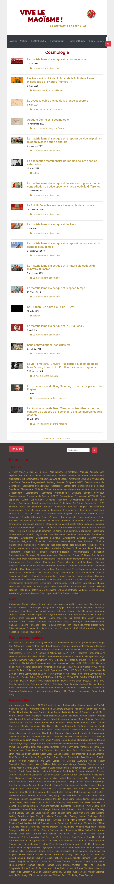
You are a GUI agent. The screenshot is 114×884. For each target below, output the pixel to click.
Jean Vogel (52, 792)
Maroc (32, 621)
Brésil (79, 607)
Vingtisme (22, 593)
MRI (85, 663)
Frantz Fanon (60, 757)
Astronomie (74, 479)
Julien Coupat (97, 799)
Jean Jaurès (39, 792)
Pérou (43, 625)
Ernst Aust (60, 750)
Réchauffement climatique (54, 565)
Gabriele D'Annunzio (77, 760)
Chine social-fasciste (44, 611)
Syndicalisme (89, 583)
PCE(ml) (61, 677)
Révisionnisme (86, 565)
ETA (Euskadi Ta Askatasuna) (47, 653)
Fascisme (82, 653)
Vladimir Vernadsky (52, 872)
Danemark (87, 611)
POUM (64, 680)
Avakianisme (98, 479)
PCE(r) (69, 677)
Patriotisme (14, 551)
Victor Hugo (15, 872)
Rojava (76, 625)
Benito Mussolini (24, 722)
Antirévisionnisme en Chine (73, 475)
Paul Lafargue (63, 837)
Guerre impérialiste (87, 517)
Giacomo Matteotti (85, 771)
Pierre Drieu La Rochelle (61, 840)
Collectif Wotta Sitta (75, 649)
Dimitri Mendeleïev (86, 740)
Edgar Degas (23, 743)
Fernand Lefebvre (95, 754)
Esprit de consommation (36, 510)
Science (36, 315)
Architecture (15, 479)
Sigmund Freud (89, 858)
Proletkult (87, 558)
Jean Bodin (93, 788)
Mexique (41, 621)
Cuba (78, 611)
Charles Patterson (80, 729)
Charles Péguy (97, 729)
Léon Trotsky (97, 809)
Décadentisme (77, 499)
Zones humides (70, 593)
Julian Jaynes (83, 799)
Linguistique (41, 534)
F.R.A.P (73, 653)
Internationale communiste (60, 656)
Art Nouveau (46, 479)
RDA (69, 625)
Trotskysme (37, 590)
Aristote (22, 719)
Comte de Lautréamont (92, 733)
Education (72, 506)
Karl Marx (85, 802)
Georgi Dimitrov (34, 771)
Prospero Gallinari (32, 847)
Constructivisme (17, 496)
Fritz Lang (45, 760)
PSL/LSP (87, 680)
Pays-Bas (34, 625)
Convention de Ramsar (38, 496)
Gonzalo (100, 771)
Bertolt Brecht (41, 722)
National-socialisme (32, 667)
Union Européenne (62, 628)
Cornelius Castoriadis (64, 736)
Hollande (41, 618)
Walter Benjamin (96, 872)
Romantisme (68, 572)
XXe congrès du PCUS (51, 593)
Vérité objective (96, 590)
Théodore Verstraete (94, 861)
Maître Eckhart (54, 816)
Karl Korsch (73, 802)
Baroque (26, 482)
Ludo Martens (97, 813)
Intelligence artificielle (33, 524)
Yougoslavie (36, 632)
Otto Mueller (49, 833)
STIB (31, 687)
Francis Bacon (29, 757)
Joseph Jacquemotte (31, 799)
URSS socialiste (87, 628)
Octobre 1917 (70, 548)
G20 (102, 513)
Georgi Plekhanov (52, 771)
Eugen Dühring (32, 754)
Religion (73, 565)
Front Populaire (29, 656)
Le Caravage (44, 809)
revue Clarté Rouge (75, 569)
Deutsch (13, 503)
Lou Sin (30, 813)
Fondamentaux (57, 41)
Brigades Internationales (83, 646)
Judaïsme (89, 524)
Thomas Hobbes (35, 865)
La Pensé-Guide (66, 527)
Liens (92, 41)
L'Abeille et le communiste (22, 527)
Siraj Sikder (23, 861)
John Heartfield (68, 795)
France (101, 614)
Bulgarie (88, 607)
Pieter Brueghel (72, 844)
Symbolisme (75, 583)
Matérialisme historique (74, 538)
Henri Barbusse (17, 778)
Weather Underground (79, 691)
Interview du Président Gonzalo (60, 524)
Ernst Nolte (98, 750)
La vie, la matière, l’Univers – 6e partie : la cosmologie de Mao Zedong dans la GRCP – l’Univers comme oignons (62, 365)
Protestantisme (16, 562)
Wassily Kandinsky (18, 875)
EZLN (65, 653)
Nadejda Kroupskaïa (86, 826)
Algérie (42, 604)
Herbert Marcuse (67, 778)
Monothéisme (68, 541)
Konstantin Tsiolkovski (72, 806)
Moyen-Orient (55, 621)
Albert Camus (78, 705)
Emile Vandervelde (83, 747)
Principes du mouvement (69, 558)
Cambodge (99, 607)
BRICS (80, 482)
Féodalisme (98, 510)
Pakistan (13, 625)
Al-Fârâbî (42, 705)
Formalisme (80, 513)
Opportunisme (86, 548)
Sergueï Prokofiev (54, 858)
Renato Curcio (46, 851)
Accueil (13, 41)
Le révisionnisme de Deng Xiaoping (50, 398)
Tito (91, 865)
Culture (36, 173)
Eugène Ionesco (62, 754)
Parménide (14, 837)
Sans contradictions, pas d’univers (48, 345)
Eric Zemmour (47, 750)
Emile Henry (67, 747)
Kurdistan (13, 621)
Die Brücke (77, 503)
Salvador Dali (97, 854)
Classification (97, 489)
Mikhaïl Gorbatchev (30, 826)
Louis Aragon (42, 813)
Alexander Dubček (95, 705)
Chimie (48, 489)
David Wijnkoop (52, 740)
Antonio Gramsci (88, 715)
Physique (30, 555)
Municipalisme (85, 541)
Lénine (55, 809)
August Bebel (50, 719)
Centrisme (14, 489)
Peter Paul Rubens (18, 840)
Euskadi (83, 614)
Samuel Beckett (35, 858)
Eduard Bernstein (88, 743)
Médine (28, 823)
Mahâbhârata (98, 534)
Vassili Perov (76, 868)
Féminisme (85, 510)
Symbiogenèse (60, 583)
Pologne (52, 625)
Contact (100, 41)
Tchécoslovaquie (17, 628)
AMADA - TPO (21, 642)
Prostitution (98, 558)
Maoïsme (13, 538)
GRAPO (42, 656)
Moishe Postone (50, 826)
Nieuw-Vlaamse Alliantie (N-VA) (81, 667)
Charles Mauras (61, 729)
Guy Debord (85, 774)
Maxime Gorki (16, 823)
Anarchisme (64, 642)
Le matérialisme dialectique (46, 68)
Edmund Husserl (71, 743)
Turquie (40, 628)
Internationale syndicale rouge (89, 656)
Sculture (26, 576)
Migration (26, 541)
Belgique (60, 607)
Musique (100, 541)
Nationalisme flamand (54, 667)
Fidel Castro (15, 757)
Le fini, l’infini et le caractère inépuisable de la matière (60, 205)
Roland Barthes (26, 854)
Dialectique (65, 503)
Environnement (97, 506)
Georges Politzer (96, 767)
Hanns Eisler (98, 774)
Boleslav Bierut (88, 722)
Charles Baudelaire (27, 729)
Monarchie (40, 541)
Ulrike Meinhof (61, 868)
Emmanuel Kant (16, 750)
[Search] (108, 43)
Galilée (92, 760)
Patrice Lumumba (30, 837)
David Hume (38, 740)
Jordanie (100, 618)
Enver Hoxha (32, 750)
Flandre (38, 513)
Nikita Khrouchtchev (30, 830)
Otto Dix (37, 833)
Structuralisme (16, 583)
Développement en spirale (45, 503)
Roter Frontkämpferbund (76, 684)
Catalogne (14, 611)
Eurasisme (56, 510)
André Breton (54, 712)
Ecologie (48, 506)
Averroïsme (14, 482)
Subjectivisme (31, 583)
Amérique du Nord (68, 604)
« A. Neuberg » (16, 705)
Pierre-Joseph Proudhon (36, 844)
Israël (77, 618)
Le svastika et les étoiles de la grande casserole (57, 100)
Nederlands (43, 545)
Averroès (62, 719)
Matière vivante (96, 538)
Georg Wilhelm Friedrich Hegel (52, 764)
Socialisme (55, 579)
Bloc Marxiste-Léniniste (58, 646)
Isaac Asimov (29, 785)
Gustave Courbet (52, 774)
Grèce (21, 618)
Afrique (25, 604)
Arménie (13, 607)
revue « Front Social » (53, 569)
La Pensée (80, 527)
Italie (83, 618)
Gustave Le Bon (69, 774)
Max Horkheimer (96, 819)
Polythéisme (98, 555)
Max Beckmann (78, 819)
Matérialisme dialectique (47, 538)
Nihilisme (93, 545)
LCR (96, 660)
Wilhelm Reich (60, 875)
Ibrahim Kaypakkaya (94, 781)
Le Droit (22, 531)
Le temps (58, 531)
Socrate (34, 861)
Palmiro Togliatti (96, 833)
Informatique (15, 524)
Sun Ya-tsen (55, 861)
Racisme (100, 562)
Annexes (94, 472)
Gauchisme (14, 517)
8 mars (44, 472)
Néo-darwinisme (78, 545)
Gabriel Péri (59, 760)
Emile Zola (99, 747)
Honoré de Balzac (18, 781)
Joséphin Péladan (52, 799)
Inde (59, 618)
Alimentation (71, 472)
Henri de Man (50, 778)
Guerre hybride (68, 517)
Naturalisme (30, 545)
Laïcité (90, 527)
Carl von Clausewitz (65, 726)
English (83, 506)
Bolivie (70, 607)
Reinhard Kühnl (16, 851)
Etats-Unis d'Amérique (67, 614)
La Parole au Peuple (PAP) (79, 660)
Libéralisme (98, 531)
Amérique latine (86, 604)
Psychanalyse (33, 562)
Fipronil (28, 513)
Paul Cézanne (47, 837)
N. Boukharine (67, 826)
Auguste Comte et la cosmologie (48, 119)
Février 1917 (16, 513)
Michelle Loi (90, 823)
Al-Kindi (52, 705)
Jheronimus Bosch (36, 795)
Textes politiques (76, 41)
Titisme (91, 586)
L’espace (40, 527)
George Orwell (32, 767)
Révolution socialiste (29, 569)
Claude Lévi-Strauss (52, 733)
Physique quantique (47, 555)
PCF (76, 677)
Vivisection (33, 593)
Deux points (25, 503)
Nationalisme (15, 545)
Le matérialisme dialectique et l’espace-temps (56, 288)
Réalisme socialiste (30, 565)
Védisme (83, 590)
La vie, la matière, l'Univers (45, 376)
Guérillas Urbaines (31, 517)
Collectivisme (15, 492)
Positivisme (15, 558)
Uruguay (100, 628)
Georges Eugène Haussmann (54, 767)
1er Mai (34, 472)
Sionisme (99, 576)
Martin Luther (27, 819)
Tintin (84, 865)
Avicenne (72, 719)
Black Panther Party (35, 646)
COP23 (54, 496)
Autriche (23, 607)
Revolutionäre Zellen (19, 684)
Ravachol (100, 847)
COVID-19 (93, 496)
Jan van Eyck (65, 788)
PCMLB (92, 677)
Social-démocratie (18, 687)
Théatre (100, 583)
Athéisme (86, 479)
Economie (60, 506)
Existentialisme (70, 510)
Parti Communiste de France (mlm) (65, 673)
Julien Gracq (15, 802)
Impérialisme (79, 520)
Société (68, 579)
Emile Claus (37, 747)
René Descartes (63, 851)
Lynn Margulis (37, 816)
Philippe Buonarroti (38, 840)
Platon (12, 847)
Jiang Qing (53, 795)
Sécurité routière (67, 576)
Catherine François (87, 726)
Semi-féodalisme (85, 576)
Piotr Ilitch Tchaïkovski (93, 844)
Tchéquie (31, 628)
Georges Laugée (78, 767)
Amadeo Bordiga (38, 712)
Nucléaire (56, 548)
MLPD (21, 663)
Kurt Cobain (93, 806)
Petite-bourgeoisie (59, 551)
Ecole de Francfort (30, 506)
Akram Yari (31, 705)
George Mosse (16, 767)
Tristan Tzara (28, 868)
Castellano (56, 486)
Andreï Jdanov (16, 715)
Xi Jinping (73, 875)
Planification (64, 555)
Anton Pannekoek (70, 715)
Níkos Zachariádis (87, 830)
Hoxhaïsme (53, 520)
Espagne (50, 614)
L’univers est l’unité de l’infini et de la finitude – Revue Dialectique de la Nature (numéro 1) (60, 80)
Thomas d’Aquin (17, 865)
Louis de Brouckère (61, 813)
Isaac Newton (61, 785)
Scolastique (15, 576)
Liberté (29, 534)
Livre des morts (57, 534)
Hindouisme (40, 520)
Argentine (99, 604)
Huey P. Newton (60, 781)
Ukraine (48, 628)
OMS (46, 670)
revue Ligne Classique (49, 572)
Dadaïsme (62, 499)
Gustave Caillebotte (32, 774)
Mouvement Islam (66, 663)
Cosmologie (80, 496)
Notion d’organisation (19, 548)
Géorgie (13, 618)
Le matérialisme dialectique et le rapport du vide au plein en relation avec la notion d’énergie (64, 140)
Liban (23, 621)
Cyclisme (50, 499)
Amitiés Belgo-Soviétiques (43, 642)
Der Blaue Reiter (95, 499)
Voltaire (67, 872)
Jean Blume (79, 788)
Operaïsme (56, 670)
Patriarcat (99, 548)
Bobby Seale (73, 722)
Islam (80, 524)
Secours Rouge (96, 684)
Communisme (62, 492)
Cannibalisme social (94, 482)
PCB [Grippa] (49, 677)
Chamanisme (27, 489)
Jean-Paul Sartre (89, 792)
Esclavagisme (16, 510)
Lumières (71, 534)
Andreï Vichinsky (33, 715)
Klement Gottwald (50, 806)
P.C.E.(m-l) (76, 670)
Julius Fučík (45, 802)
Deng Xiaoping (69, 740)
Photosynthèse (16, 555)
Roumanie (85, 625)
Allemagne (52, 604)
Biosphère (71, 482)
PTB (96, 680)
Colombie (61, 611)
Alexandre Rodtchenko (86, 708)
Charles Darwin (44, 729)
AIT (10, 642)
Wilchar (32, 875)
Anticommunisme (32, 475)
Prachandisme (48, 558)
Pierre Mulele (80, 840)
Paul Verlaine (78, 837)
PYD (102, 680)
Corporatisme (66, 496)
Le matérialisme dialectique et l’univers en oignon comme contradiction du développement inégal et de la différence (63, 185)
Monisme (53, 541)
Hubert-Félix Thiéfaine (40, 781)
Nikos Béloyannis (68, 830)
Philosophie (98, 551)
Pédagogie (29, 551)
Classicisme (83, 489)
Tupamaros (70, 687)
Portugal (61, 625)
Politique (85, 555)
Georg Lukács (27, 764)
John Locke (84, 795)
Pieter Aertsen (56, 844)
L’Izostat (59, 660)
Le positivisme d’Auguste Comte (48, 128)
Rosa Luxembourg (63, 854)
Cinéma (72, 489)
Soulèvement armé (85, 579)
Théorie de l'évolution (20, 586)
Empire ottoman (27, 614)
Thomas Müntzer (71, 865)
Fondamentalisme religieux (58, 513)
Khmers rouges (27, 660)
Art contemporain (30, 479)
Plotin (19, 847)
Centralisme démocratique (91, 486)
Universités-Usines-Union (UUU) (50, 691)
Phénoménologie (81, 551)
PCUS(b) (24, 680)
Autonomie (19, 646)
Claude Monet (72, 733)
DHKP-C (28, 653)
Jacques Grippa (96, 785)
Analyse (23, 41)
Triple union (24, 590)
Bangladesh (48, 607)
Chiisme (39, 489)
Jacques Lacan (16, 788)
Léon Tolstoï (83, 809)
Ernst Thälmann (16, 754)
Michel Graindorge (59, 823)
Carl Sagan (47, 726)
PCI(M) (83, 677)
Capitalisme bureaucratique (36, 486)
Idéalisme (65, 520)
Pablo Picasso (78, 833)
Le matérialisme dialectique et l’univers (51, 224)
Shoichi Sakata (72, 858)
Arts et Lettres (60, 479)
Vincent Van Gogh (32, 872)
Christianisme (60, 489)
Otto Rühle (63, 833)
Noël (102, 545)
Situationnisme (16, 579)
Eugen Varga (46, 754)
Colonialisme (32, 492)
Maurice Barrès (44, 819)
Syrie (101, 625)
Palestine (23, 625)
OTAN (66, 670)
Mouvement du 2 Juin (45, 663)
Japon (91, 618)
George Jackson (96, 764)
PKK (40, 680)
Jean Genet (25, 792)
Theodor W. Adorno (72, 861)
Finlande (92, 614)
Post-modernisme (31, 558)
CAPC (21, 649)
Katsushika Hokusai (28, 806)
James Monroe (48, 788)
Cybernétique (37, 499)
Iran (70, 618)
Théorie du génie (40, 586)
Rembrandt (31, 851)
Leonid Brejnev (16, 813)
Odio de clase (34, 670)
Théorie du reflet (59, 586)
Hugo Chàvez (76, 781)
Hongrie (51, 618)
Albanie (34, 604)
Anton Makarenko (51, 715)
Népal (67, 621)
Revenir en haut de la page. (57, 438)
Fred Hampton (88, 757)
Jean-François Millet (69, 792)
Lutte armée (84, 534)
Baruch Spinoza (86, 719)
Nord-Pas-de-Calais (94, 621)
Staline (43, 861)
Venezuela (14, 632)
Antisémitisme (97, 475)
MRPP (91, 663)
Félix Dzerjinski (78, 754)
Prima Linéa (75, 680)
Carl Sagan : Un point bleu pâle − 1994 (50, 307)
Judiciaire (99, 524)
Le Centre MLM (38, 41)
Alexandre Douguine (63, 708)
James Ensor (32, 788)
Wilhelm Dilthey (44, 875)
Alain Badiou (63, 705)
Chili (23, 611)
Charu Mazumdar (17, 733)
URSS (75, 628)
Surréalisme (45, 583)
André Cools (68, 712)
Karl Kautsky (58, 802)
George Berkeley (77, 764)
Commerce (47, 492)
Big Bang (50, 482)
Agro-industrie (57, 472)
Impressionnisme (95, 520)
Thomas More (53, 865)
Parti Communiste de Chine (32, 673)
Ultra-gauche (50, 590)
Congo (71, 611)
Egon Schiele (23, 747)
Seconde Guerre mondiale (44, 576)
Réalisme (13, 565)
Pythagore (48, 847)
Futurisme (93, 513)
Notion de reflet (41, 548)
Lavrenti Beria (29, 809)
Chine (29, 611)
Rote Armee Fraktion (41, 684)
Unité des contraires (68, 590)
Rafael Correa (60, 847)
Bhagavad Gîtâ (38, 482)
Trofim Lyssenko (44, 868)
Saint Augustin (81, 854)
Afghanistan (15, 604)
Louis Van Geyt (80, 813)
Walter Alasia (79, 872)
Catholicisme (70, 486)
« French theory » (18, 472)
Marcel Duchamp (88, 816)
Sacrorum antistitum (85, 572)
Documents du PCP (94, 503)
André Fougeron (83, 712)
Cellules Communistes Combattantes (44, 649)
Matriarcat (14, 541)
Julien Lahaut (30, 802)
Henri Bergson (33, 778)
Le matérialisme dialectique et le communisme (56, 59)
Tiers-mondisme (78, 586)
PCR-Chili (13, 680)
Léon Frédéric (68, 809)
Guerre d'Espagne (50, 517)
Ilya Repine (14, 785)
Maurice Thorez (61, 819)
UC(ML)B (82, 687)
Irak (65, 618)
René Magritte (80, 851)
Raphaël (90, 847)
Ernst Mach (86, 750)
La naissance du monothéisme (47, 109)
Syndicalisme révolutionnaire (49, 687)
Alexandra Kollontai (18, 708)
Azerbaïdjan (35, 607)
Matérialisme (26, 538)
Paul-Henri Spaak (95, 837)
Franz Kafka (74, 757)
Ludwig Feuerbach (18, 816)
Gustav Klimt (15, 774)
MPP (79, 663)
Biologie (60, 482)
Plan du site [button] (16, 449)
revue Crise (92, 569)
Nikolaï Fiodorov (50, 830)
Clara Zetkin (34, 733)
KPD (51, 660)
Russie (94, 625)
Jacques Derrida (78, 785)
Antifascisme (50, 475)
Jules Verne (69, 799)
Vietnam (25, 632)
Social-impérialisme (36, 579)
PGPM (33, 680)
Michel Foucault (41, 823)
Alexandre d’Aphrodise (41, 708)
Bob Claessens (57, 722)
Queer (61, 562)
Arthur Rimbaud (34, 719)
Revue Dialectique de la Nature (48, 90)
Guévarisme (26, 520)
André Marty (98, 712)
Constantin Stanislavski (40, 736)
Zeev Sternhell (86, 875)
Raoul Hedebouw (77, 847)
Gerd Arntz (68, 771)
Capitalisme (15, 486)
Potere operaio (52, 680)
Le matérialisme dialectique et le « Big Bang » (55, 326)
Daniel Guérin (82, 736)
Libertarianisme (16, 534)
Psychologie (49, 562)
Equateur (40, 614)
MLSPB (30, 663)
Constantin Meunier (18, 736)
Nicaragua (77, 621)
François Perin (45, 757)
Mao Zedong (70, 816)
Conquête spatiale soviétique (88, 492)
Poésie (76, 555)
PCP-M (100, 677)
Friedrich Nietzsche (28, 760)
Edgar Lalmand (38, 743)
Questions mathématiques (79, 562)
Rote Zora (58, 684)
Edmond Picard (54, 743)
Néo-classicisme (59, 545)
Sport (101, 579)
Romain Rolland (44, 854)
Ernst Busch (73, 750)
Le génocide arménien (39, 531)
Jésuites (13, 660)
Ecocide (13, 506)
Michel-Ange (76, 823)
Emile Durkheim (51, 747)
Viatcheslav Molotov (94, 868)
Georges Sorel (16, 771)
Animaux (84, 472)
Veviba (12, 593)
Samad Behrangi (17, 858)
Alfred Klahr (22, 712)
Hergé (80, 778)
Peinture (43, 551)
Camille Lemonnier (30, 726)
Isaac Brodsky (45, 785)
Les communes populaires (77, 531)
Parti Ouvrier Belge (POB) (29, 677)
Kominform (41, 660)
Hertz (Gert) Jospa (94, 778)
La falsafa (52, 527)
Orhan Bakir (25, 833)
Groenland (31, 618)
